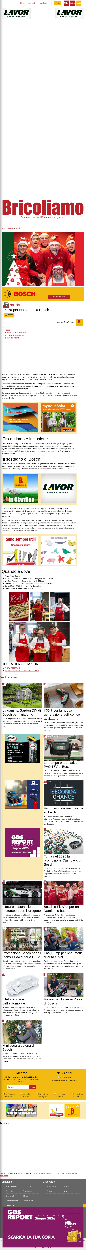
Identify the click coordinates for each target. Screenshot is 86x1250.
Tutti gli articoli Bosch (59, 297)
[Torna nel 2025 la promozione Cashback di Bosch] (63, 841)
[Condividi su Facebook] (4, 350)
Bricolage (7, 1181)
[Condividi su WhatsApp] (4, 363)
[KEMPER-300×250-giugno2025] (22, 794)
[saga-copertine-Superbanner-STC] (43, 1227)
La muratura (28, 1200)
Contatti (31, 3)
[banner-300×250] (58, 488)
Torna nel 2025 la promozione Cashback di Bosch (62, 860)
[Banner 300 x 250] (58, 417)
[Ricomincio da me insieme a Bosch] (63, 793)
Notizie (18, 228)
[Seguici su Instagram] (13, 2)
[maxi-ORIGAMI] (58, 550)
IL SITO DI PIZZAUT (12, 668)
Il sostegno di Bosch (15, 335)
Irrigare (50, 1191)
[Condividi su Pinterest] (4, 354)
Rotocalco (10, 228)
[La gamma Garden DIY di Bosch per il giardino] (22, 695)
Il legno (26, 1196)
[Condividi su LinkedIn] (4, 358)
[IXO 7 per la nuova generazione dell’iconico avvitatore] (63, 695)
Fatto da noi (11, 1191)
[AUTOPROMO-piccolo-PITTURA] (21, 1110)
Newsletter (43, 3)
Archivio (21, 3)
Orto (66, 1191)
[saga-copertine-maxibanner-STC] (22, 842)
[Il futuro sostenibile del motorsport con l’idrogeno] (22, 892)
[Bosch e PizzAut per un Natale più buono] (63, 892)
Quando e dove (13, 338)
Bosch (10, 315)
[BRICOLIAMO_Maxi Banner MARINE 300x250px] (22, 748)
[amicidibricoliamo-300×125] (64, 1110)
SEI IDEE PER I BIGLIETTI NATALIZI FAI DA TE (22, 670)
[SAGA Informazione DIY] (79, 3)
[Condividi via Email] (4, 367)
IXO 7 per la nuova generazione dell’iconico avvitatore (62, 714)
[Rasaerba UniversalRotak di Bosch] (63, 985)
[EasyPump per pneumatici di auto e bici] (63, 939)
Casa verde (51, 1186)
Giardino (67, 1186)
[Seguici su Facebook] (10, 2)
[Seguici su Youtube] (6, 2)
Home (3, 228)
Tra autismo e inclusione (17, 333)
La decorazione (12, 1200)
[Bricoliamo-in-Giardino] (20, 488)
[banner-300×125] (17, 13)
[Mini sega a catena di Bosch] (22, 1031)
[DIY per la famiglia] (72, 3)
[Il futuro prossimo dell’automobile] (22, 985)
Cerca (57, 3)
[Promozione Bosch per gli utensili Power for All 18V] (22, 939)
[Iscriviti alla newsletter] (64, 1077)
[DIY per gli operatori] (66, 3)
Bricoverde (49, 1181)
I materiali (10, 1196)
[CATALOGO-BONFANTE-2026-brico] (20, 417)
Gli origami (27, 1191)
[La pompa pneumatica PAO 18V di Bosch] (63, 747)
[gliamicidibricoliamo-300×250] (20, 550)
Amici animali (11, 1186)
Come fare (27, 1186)
